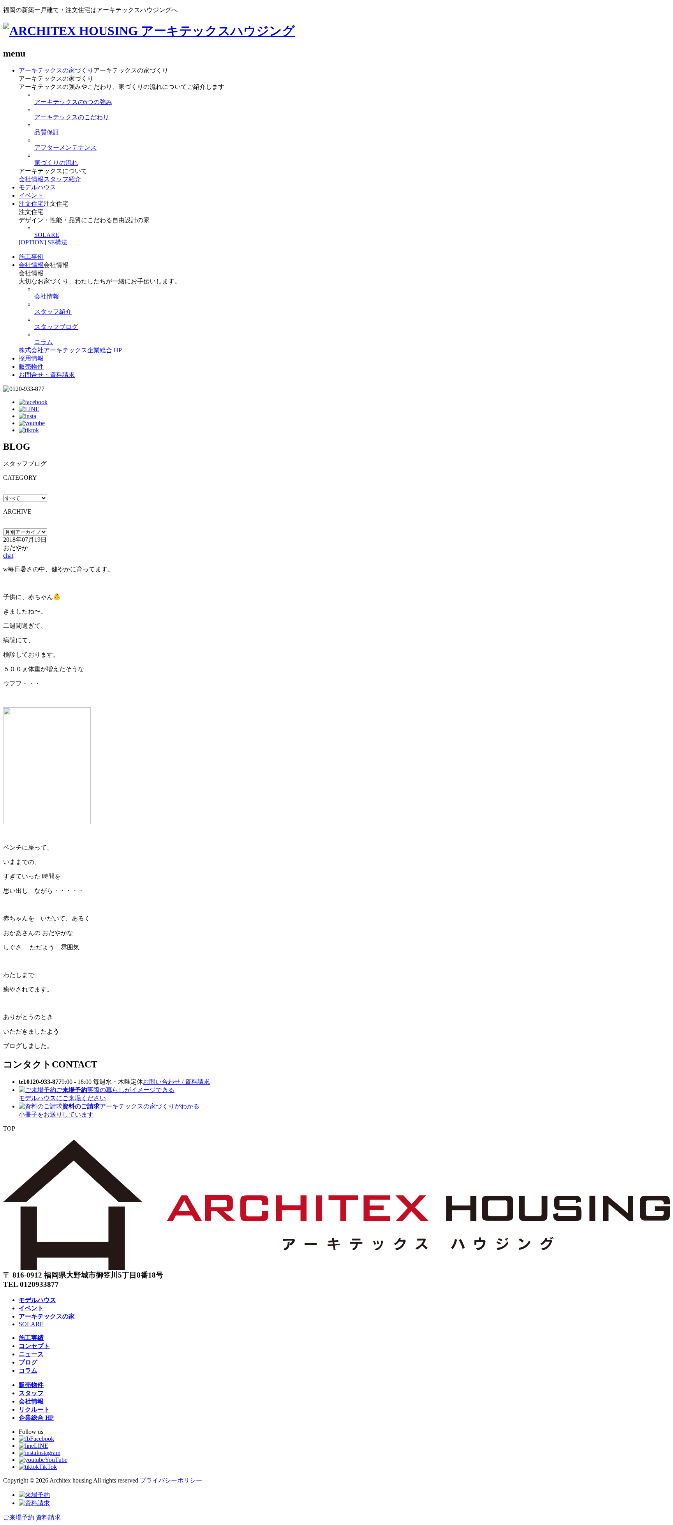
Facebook (42, 1438)
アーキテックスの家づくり (56, 70)
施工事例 (31, 256)
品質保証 (46, 132)
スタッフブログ (56, 326)
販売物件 (31, 366)
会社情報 (31, 179)
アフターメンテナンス (65, 147)
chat (8, 555)
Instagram (48, 1452)
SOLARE (46, 234)
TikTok (48, 1466)
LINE (41, 1445)
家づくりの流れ (56, 162)
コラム (43, 342)
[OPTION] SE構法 (43, 242)
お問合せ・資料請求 (47, 374)
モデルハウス (37, 187)
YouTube (56, 1459)
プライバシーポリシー (171, 1480)
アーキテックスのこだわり (71, 117)
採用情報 (31, 358)
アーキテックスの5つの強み (73, 102)
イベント (31, 195)
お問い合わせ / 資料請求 (176, 1081)
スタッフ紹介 (62, 179)
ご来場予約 (18, 1517)
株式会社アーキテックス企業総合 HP (70, 350)
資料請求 (48, 1517)
